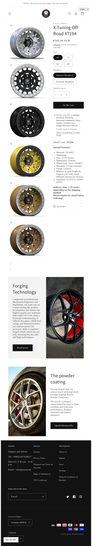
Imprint (62, 458)
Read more (22, 348)
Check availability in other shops (68, 133)
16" (58, 57)
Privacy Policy (39, 458)
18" (58, 64)
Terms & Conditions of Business (68, 478)
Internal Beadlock (64, 75)
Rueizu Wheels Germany (75, 534)
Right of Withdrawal (42, 474)
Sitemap (62, 470)
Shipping (56, 45)
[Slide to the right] (10, 269)
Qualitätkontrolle (64, 425)
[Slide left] (10, 264)
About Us (63, 452)
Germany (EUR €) (18, 522)
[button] (9, 13)
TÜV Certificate (40, 480)
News (61, 464)
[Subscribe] (42, 496)
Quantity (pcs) (59, 88)
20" (68, 64)
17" (68, 57)
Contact (37, 452)
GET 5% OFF (11, 540)
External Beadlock (65, 82)
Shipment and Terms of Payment (43, 466)
